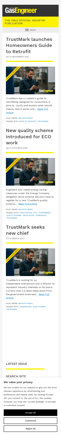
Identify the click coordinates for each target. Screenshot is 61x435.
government (44, 213)
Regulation (28, 215)
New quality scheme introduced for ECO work (29, 136)
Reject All (30, 428)
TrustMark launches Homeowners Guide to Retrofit (29, 45)
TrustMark (43, 121)
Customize (30, 420)
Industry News (25, 118)
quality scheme (14, 215)
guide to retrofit (27, 121)
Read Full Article (27, 203)
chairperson (25, 307)
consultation (25, 213)
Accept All (30, 412)
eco (35, 213)
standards (40, 215)
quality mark (39, 307)
